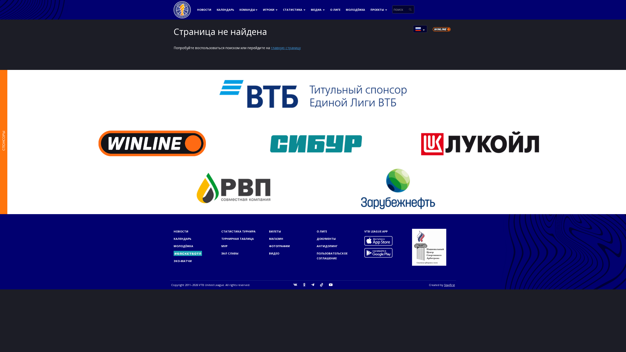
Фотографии (279, 246)
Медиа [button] (316, 9)
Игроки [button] (269, 9)
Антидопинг (327, 246)
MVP (224, 246)
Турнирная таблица (237, 239)
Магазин (276, 239)
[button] (420, 29)
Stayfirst (449, 285)
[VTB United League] (182, 6)
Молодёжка (355, 9)
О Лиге (335, 9)
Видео (274, 253)
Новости (204, 9)
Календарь (225, 9)
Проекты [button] (377, 9)
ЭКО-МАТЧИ (183, 261)
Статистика (293, 9)
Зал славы (229, 253)
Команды (247, 9)
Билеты (275, 231)
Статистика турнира (238, 231)
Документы (326, 239)
